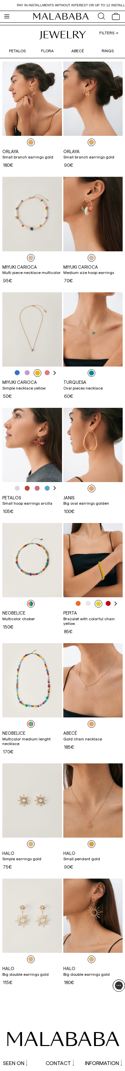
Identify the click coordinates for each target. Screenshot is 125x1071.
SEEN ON (13, 1063)
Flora (47, 50)
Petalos (17, 50)
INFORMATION (102, 1063)
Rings (108, 50)
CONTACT (58, 1063)
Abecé (77, 50)
